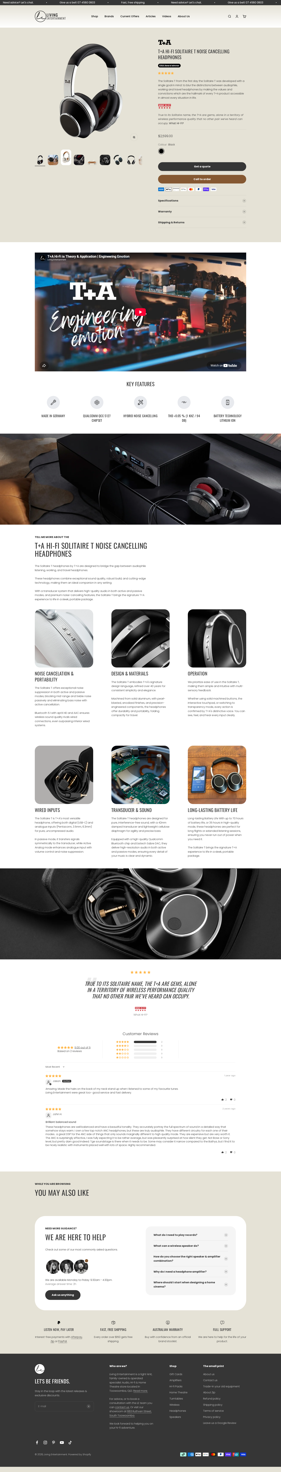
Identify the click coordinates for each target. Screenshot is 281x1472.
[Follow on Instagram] (45, 1442)
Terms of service (213, 1411)
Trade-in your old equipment (221, 1386)
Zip (52, 1341)
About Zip (209, 1392)
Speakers (175, 1417)
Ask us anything (63, 1295)
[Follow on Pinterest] (53, 1442)
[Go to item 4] (79, 160)
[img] (53, 1076)
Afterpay (76, 1337)
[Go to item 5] (92, 163)
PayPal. (62, 1341)
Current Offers (129, 16)
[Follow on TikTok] (70, 1442)
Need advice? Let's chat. (158, 2)
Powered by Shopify (79, 1454)
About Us (184, 16)
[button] (166, 73)
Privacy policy (212, 1417)
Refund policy (212, 1398)
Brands (109, 16)
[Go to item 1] (40, 160)
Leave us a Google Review (219, 1423)
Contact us (210, 1380)
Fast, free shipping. (105, 2)
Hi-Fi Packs (175, 1386)
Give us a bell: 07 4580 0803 (49, 2)
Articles (151, 16)
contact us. (122, 1407)
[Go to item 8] (131, 160)
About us (208, 1374)
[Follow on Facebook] (37, 1442)
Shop (94, 16)
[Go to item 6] (105, 160)
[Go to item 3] (66, 158)
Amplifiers (175, 1380)
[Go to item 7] (118, 160)
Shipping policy (212, 1405)
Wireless (174, 1405)
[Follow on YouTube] (62, 1442)
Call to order (202, 179)
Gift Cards (175, 1374)
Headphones (177, 1411)
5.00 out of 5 (82, 1047)
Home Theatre (178, 1392)
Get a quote (202, 166)
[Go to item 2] (53, 160)
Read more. (140, 1391)
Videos (166, 16)
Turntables (176, 1398)
